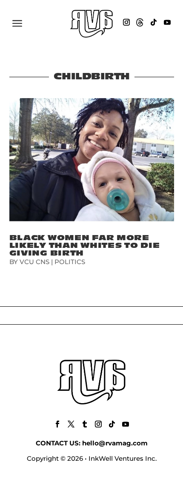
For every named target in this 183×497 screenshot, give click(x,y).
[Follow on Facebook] (57, 424)
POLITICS (69, 262)
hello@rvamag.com (115, 443)
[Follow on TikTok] (153, 22)
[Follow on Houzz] (140, 22)
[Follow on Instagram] (126, 22)
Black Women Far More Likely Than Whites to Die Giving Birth (84, 245)
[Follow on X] (71, 424)
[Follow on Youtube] (167, 22)
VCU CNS (34, 262)
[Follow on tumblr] (85, 424)
